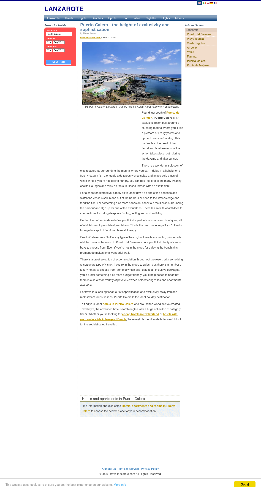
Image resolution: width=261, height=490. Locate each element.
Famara (192, 56)
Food (125, 18)
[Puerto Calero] (199, 2)
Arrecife (192, 47)
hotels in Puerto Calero (118, 304)
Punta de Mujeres (198, 65)
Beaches (97, 18)
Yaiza (190, 52)
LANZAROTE (64, 8)
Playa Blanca (195, 39)
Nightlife (151, 18)
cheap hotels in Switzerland (140, 314)
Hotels (69, 18)
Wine (137, 18)
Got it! (245, 484)
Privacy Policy (150, 469)
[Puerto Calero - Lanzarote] (204, 2)
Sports (112, 18)
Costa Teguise (196, 43)
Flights (165, 18)
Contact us (109, 469)
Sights (82, 18)
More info (120, 484)
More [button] (178, 18)
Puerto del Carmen (199, 34)
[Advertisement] (111, 136)
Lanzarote (53, 18)
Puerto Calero (196, 61)
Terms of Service (128, 469)
